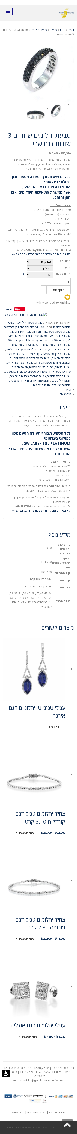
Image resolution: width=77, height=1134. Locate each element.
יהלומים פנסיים (17, 380)
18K (43, 327)
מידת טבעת (63, 273)
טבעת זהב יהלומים (16, 349)
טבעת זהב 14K (33, 340)
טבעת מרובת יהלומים (59, 376)
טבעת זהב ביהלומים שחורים (55, 345)
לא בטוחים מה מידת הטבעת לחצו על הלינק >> (41, 254)
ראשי (71, 30)
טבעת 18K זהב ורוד (36, 336)
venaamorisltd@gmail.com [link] (30, 1080)
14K (37, 327)
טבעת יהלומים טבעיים (41, 367)
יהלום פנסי (57, 380)
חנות (62, 30)
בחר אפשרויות (25, 833)
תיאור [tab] (68, 389)
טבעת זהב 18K (16, 340)
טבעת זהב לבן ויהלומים (41, 354)
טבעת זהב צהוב (43, 363)
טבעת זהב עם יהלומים (38, 358)
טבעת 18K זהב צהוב (54, 340)
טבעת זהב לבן (63, 354)
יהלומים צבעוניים (61, 385)
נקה (24, 274)
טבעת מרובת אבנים (16, 372)
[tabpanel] (38, 457)
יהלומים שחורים (41, 385)
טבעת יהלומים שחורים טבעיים (44, 372)
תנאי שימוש (18, 1112)
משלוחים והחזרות (36, 1112)
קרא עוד (54, 727)
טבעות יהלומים (39, 30)
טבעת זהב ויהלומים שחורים (24, 345)
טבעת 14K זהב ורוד (43, 331)
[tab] (38, 394)
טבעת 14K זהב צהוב (59, 336)
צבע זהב (65, 267)
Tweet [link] (8, 309)
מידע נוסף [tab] (65, 394)
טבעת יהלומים (63, 367)
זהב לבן (19, 327)
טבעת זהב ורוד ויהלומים (40, 349)
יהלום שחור (43, 380)
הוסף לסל (58, 290)
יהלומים (31, 380)
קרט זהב (65, 260)
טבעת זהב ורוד (63, 349)
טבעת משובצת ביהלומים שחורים (28, 376)
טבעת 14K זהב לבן (21, 331)
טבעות (53, 30)
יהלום (67, 380)
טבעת (58, 331)
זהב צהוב (9, 327)
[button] (6, 1073)
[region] (38, 32)
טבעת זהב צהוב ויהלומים (20, 363)
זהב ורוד (29, 327)
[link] (25, 315)
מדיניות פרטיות (57, 1112)
